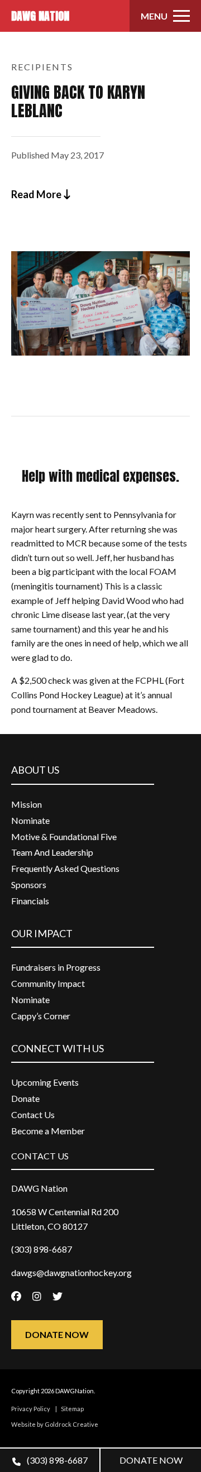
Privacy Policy (30, 1408)
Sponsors (28, 884)
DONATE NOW (151, 1460)
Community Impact (48, 983)
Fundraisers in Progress (55, 967)
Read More (37, 194)
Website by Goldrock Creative (54, 1424)
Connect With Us (57, 1048)
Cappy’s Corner (40, 1015)
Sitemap (72, 1408)
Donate (25, 1098)
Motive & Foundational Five (64, 836)
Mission (26, 804)
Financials (30, 900)
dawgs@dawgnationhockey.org (71, 1272)
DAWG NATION (40, 16)
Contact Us (33, 1114)
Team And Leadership (52, 852)
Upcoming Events (45, 1082)
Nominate (30, 820)
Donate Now (57, 1334)
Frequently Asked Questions (65, 868)
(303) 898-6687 (56, 1460)
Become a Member (48, 1130)
